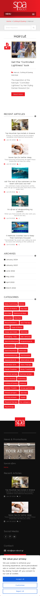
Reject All (20, 591)
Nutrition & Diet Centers (27, 374)
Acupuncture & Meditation (28, 341)
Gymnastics (9, 346)
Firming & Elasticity (12, 397)
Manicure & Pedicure (21, 313)
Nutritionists (25, 355)
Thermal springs (11, 374)
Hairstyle (14, 75)
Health (23, 397)
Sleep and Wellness (12, 332)
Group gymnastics (28, 388)
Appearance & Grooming (12, 360)
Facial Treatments (12, 369)
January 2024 (12, 259)
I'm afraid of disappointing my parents (20, 210)
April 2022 (10, 282)
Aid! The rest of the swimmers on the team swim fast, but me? (20, 183)
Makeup (23, 383)
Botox (21, 304)
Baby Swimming (11, 304)
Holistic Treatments (12, 388)
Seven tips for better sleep (20, 157)
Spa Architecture (11, 341)
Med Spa (17, 318)
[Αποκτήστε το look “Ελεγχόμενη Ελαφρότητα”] (7, 44)
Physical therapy (11, 402)
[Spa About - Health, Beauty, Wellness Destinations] (20, 6)
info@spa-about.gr (15, 551)
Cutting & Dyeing (19, 21)
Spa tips (24, 392)
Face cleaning (10, 378)
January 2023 (12, 265)
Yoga (7, 327)
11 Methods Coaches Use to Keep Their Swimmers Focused (20, 237)
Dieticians (23, 350)
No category (25, 402)
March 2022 (11, 288)
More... (6, 467)
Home (9, 21)
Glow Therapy (26, 364)
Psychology (9, 406)
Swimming (22, 378)
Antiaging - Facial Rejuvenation (12, 336)
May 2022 (10, 276)
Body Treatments (27, 369)
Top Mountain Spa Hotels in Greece (20, 133)
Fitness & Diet (22, 346)
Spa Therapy (26, 322)
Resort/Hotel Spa (11, 322)
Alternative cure (27, 360)
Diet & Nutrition (11, 350)
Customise (20, 585)
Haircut (16, 72)
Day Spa (24, 308)
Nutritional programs (12, 355)
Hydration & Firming (12, 364)
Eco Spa (8, 313)
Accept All (20, 579)
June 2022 (10, 271)
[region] (20, 575)
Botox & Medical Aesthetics (12, 308)
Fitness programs (12, 392)
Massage (8, 318)
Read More (18, 94)
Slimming (24, 332)
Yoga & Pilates (16, 327)
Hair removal (26, 336)
